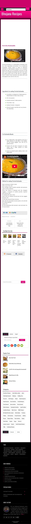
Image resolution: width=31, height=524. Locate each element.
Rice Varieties (17, 418)
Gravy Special (6, 404)
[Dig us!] (15, 212)
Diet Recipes (11, 398)
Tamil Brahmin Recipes (20, 424)
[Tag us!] (14, 212)
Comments (20, 254)
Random (5, 432)
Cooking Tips (20, 396)
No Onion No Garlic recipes (8, 413)
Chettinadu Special (7, 396)
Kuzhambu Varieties (15, 407)
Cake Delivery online (16, 393)
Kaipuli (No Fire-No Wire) (11, 481)
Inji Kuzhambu (8, 479)
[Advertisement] (12, 3)
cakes (23, 393)
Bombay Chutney (12, 381)
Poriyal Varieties (18, 415)
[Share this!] (4, 212)
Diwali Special (6, 401)
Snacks (10, 421)
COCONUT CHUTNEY (14, 491)
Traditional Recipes (10, 427)
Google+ (16, 334)
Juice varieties (13, 404)
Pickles (4, 415)
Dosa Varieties (13, 401)
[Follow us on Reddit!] (11, 212)
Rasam (4, 418)
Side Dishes (5, 421)
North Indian (17, 413)
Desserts (5, 398)
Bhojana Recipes (12, 13)
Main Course (14, 410)
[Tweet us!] (5, 212)
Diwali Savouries (22, 398)
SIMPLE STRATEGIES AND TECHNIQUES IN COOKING (14, 495)
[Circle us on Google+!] (6, 212)
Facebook (11, 334)
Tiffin (4, 427)
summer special (6, 424)
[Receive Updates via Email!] (8, 212)
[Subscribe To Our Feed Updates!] (9, 212)
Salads (23, 418)
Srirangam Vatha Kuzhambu (11, 471)
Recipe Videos (10, 418)
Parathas (23, 413)
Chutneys (14, 396)
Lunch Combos (23, 407)
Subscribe (5, 334)
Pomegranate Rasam (10, 476)
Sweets (12, 424)
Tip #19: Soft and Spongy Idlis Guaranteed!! (17, 369)
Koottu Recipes (6, 407)
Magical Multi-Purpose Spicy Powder (14, 478)
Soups (15, 421)
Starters (19, 421)
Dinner (16, 398)
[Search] (27, 9)
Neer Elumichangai (9, 467)
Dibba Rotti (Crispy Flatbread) (15, 363)
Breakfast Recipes (7, 393)
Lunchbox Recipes (6, 410)
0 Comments (8, 254)
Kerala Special (20, 404)
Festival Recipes (21, 401)
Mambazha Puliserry (10, 469)
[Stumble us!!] (12, 212)
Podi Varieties (10, 415)
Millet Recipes (21, 410)
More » (22, 514)
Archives (18, 432)
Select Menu (2, 9)
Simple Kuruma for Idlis (13, 375)
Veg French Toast (12, 357)
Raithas (24, 415)
